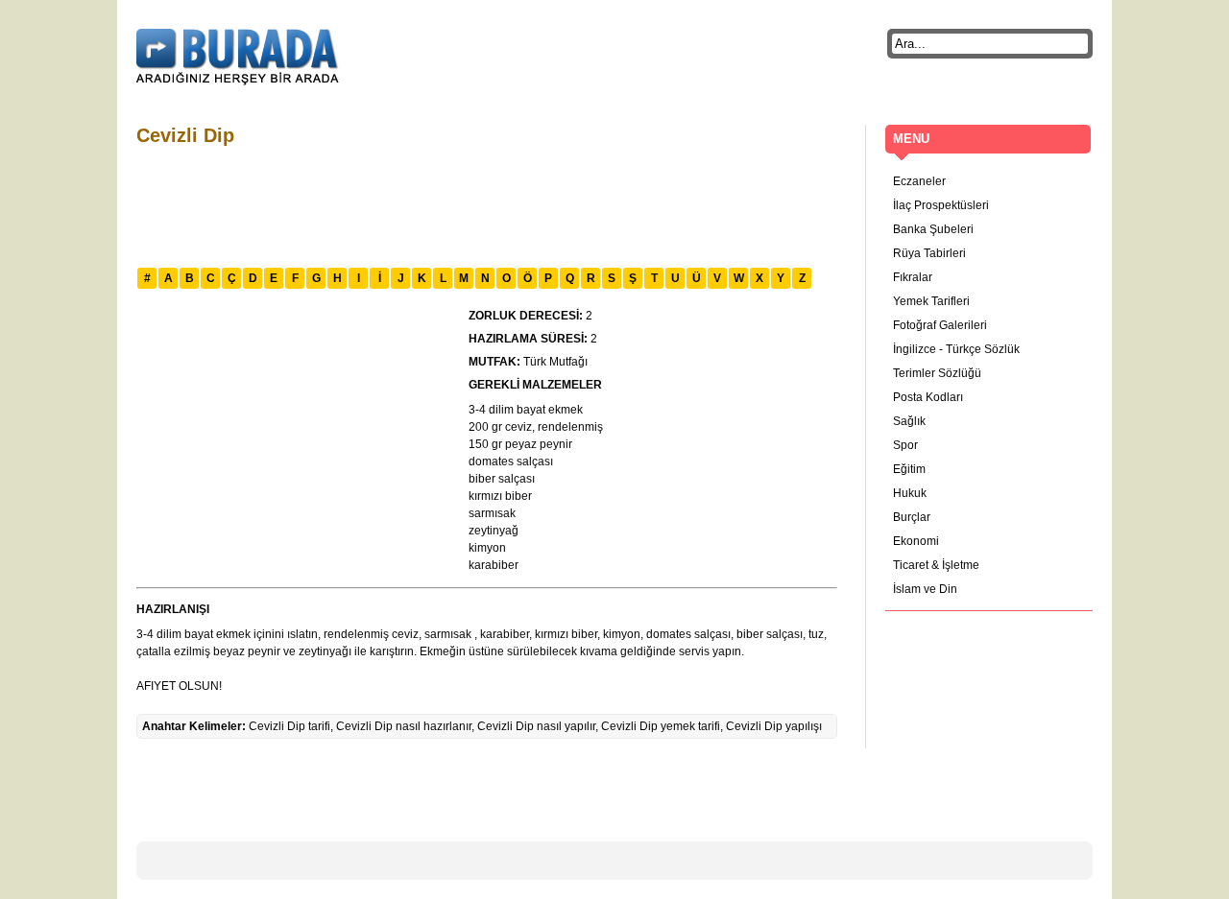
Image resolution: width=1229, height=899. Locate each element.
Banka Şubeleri (933, 229)
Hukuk (910, 493)
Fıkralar (912, 277)
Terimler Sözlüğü (937, 373)
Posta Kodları (928, 397)
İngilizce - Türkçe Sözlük (956, 349)
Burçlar (911, 517)
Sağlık (909, 421)
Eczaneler (919, 181)
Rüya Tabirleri (929, 253)
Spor (905, 445)
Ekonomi (916, 541)
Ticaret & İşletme (936, 565)
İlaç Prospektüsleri (941, 205)
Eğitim (909, 469)
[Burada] (237, 57)
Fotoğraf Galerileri (940, 325)
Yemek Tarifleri (931, 301)
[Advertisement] (485, 204)
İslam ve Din (925, 589)
